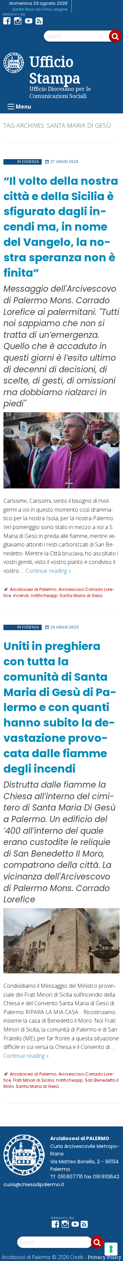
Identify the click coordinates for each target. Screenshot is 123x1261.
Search (115, 36)
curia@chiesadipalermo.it (33, 1184)
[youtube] (30, 21)
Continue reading (48, 570)
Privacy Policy (104, 1257)
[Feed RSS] (41, 21)
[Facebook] (8, 21)
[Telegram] (51, 21)
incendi (21, 595)
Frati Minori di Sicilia (33, 1080)
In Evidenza (28, 161)
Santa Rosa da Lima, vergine (40, 9)
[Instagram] (19, 21)
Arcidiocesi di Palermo (33, 589)
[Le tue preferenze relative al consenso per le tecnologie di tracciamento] (111, 1249)
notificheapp (44, 595)
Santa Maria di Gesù (80, 595)
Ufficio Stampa (55, 69)
